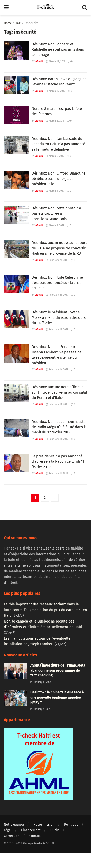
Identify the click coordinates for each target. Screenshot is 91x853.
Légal (8, 830)
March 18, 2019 (56, 61)
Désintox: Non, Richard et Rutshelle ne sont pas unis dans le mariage (58, 49)
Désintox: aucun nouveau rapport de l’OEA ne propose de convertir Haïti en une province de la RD (59, 248)
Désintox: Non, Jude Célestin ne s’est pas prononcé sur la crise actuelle (57, 282)
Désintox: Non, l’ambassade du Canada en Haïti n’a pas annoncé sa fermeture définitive (58, 144)
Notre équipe (14, 824)
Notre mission (44, 824)
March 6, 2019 (56, 156)
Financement (31, 830)
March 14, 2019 (56, 91)
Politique (71, 824)
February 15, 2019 (58, 329)
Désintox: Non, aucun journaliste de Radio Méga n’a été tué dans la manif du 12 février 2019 (59, 427)
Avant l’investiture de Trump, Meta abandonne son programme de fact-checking (57, 670)
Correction (12, 836)
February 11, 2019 (58, 473)
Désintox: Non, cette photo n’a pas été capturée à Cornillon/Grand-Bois (56, 213)
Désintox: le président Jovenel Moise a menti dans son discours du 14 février (59, 317)
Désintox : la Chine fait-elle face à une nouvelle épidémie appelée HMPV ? (57, 697)
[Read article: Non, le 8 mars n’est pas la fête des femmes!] (16, 115)
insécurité (31, 23)
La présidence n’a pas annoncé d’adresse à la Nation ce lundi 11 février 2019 (58, 461)
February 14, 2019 (58, 369)
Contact (35, 836)
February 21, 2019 (58, 294)
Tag (18, 23)
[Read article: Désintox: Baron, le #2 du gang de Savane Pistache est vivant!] (16, 85)
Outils (54, 830)
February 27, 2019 (58, 260)
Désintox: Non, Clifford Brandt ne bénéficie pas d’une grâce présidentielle (58, 178)
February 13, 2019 (58, 404)
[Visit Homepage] (45, 8)
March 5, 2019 (56, 190)
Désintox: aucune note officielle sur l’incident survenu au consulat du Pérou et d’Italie (59, 392)
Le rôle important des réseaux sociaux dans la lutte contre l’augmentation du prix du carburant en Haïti (45, 610)
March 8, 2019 (56, 120)
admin (39, 61)
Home (8, 23)
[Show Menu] (6, 7)
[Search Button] (84, 7)
